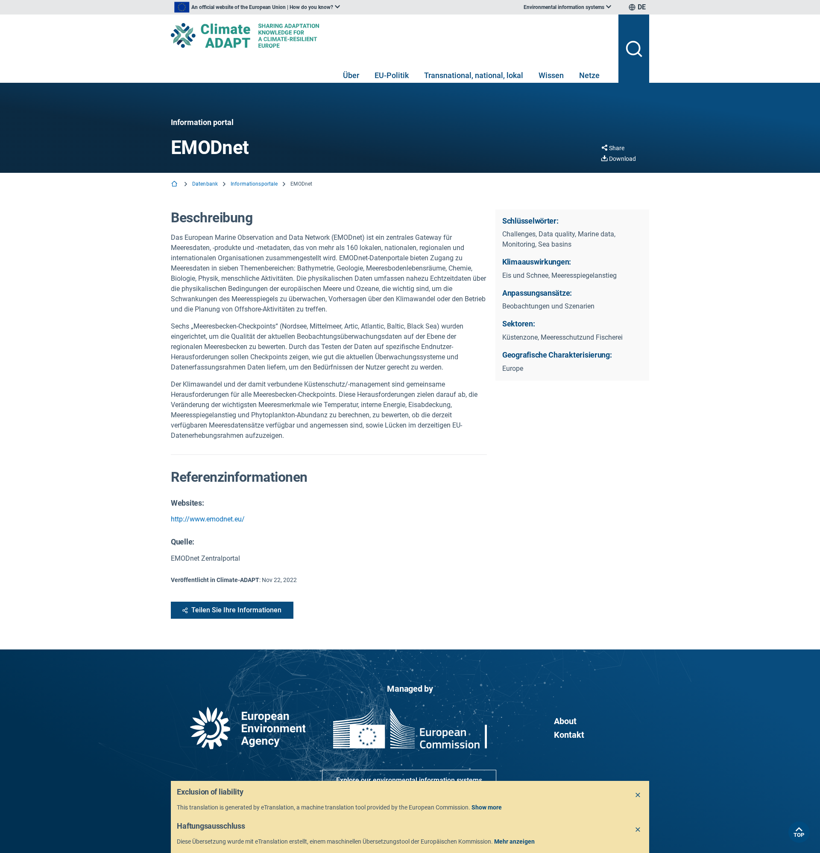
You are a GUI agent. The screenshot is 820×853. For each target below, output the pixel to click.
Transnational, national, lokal (473, 75)
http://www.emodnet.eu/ (208, 519)
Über (351, 75)
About (565, 721)
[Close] (638, 795)
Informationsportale (254, 184)
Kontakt (569, 735)
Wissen (551, 75)
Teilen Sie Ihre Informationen (236, 610)
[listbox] (257, 7)
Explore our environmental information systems (409, 780)
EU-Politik (392, 75)
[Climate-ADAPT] (391, 35)
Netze (589, 75)
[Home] (175, 184)
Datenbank (205, 184)
